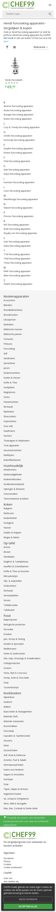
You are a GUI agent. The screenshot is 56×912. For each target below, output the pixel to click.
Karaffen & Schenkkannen (16, 566)
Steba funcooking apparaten (17, 245)
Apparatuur (9, 697)
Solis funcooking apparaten (17, 241)
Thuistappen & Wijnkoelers (17, 440)
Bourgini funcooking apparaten (18, 114)
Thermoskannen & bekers (16, 498)
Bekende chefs (11, 716)
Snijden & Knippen (12, 532)
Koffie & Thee (10, 382)
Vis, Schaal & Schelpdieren (16, 798)
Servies (7, 600)
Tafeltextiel (9, 610)
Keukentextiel (10, 518)
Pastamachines (11, 401)
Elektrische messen (13, 329)
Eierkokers (9, 324)
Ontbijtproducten (12, 663)
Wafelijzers (9, 455)
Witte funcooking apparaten (17, 275)
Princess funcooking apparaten (18, 216)
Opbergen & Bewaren (14, 489)
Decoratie (8, 629)
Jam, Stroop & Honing (14, 639)
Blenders (8, 305)
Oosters (7, 668)
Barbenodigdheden (13, 474)
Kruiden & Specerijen (14, 643)
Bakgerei (8, 508)
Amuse (7, 547)
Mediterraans (10, 648)
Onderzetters (10, 585)
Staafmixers (9, 430)
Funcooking (9, 348)
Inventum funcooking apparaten (19, 182)
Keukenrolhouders (12, 479)
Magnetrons (9, 392)
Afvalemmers (10, 469)
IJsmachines (9, 363)
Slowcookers (10, 416)
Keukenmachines (12, 372)
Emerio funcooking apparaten (18, 152)
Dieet (6, 745)
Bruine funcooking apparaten (18, 118)
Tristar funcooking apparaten (18, 262)
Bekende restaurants (14, 721)
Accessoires (9, 300)
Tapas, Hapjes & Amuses (16, 789)
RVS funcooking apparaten (16, 224)
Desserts (8, 740)
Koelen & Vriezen (12, 377)
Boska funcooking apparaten (18, 110)
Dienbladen (9, 556)
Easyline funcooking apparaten (18, 148)
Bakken (7, 706)
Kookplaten (9, 387)
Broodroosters (11, 314)
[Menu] (50, 5)
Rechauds (8, 406)
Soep (6, 682)
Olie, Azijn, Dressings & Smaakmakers (22, 658)
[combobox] (28, 14)
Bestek (7, 551)
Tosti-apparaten (11, 445)
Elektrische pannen (13, 334)
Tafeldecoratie (11, 605)
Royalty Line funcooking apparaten (20, 233)
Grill (5, 353)
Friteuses (8, 343)
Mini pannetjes (11, 576)
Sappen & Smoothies (14, 774)
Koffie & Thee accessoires (16, 571)
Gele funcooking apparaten (17, 169)
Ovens (7, 397)
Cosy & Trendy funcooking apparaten (22, 127)
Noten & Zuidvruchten (14, 653)
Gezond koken (10, 750)
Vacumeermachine (13, 450)
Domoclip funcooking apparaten (19, 140)
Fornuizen (8, 339)
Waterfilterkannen (12, 459)
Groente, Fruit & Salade (15, 760)
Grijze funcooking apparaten (17, 173)
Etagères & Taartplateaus (16, 561)
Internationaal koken (13, 764)
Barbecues (9, 513)
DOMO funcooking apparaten (18, 135)
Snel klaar (8, 779)
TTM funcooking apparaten (17, 254)
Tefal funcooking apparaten (17, 258)
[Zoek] (50, 14)
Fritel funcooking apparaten (17, 161)
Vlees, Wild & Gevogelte (15, 803)
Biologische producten (14, 624)
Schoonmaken (10, 493)
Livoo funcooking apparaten (17, 190)
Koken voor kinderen (14, 769)
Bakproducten (10, 619)
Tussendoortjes (11, 687)
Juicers (7, 368)
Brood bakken (10, 726)
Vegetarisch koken (12, 793)
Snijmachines (10, 421)
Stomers (8, 435)
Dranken (8, 634)
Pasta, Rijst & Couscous (15, 672)
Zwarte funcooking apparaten (18, 283)
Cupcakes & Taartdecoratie (17, 735)
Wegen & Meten (11, 537)
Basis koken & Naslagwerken (18, 711)
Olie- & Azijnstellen (13, 580)
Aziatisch (8, 701)
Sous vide (8, 426)
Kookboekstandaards (14, 484)
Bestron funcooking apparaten (18, 106)
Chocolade (9, 730)
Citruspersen (10, 319)
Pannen (7, 527)
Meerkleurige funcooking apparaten (21, 199)
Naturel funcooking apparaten (18, 207)
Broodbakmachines (13, 309)
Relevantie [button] (39, 47)
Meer (6, 41)
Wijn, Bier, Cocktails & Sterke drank (21, 808)
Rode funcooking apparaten (17, 228)
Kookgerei (8, 522)
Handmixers (9, 358)
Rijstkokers (9, 411)
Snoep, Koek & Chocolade (16, 677)
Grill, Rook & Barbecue (15, 755)
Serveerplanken (11, 595)
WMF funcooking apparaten (17, 271)
